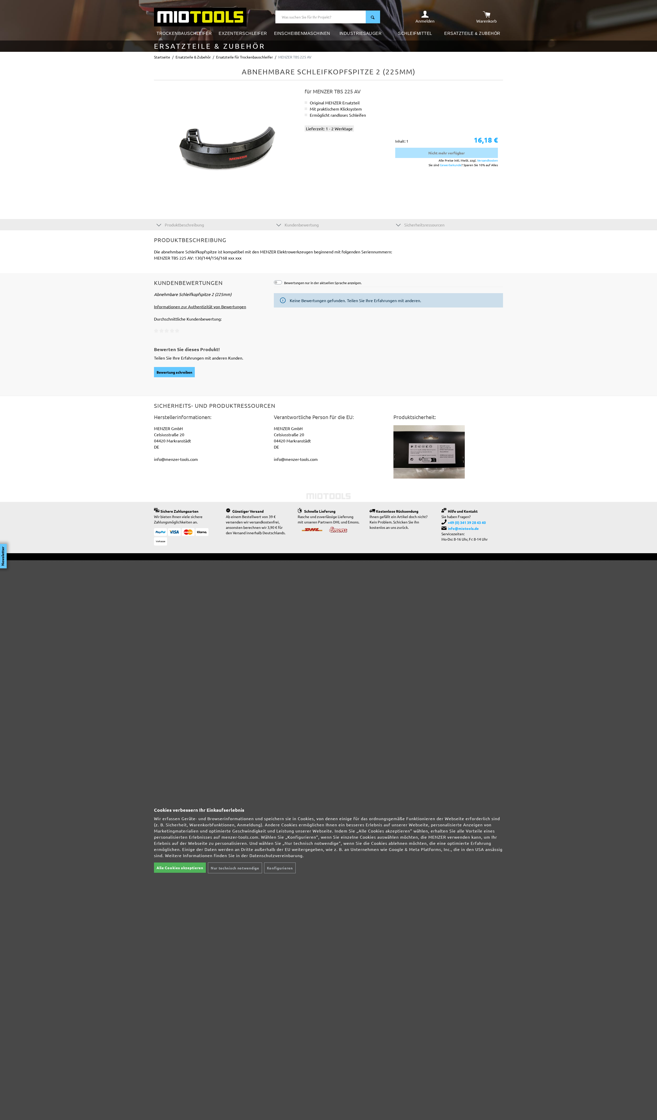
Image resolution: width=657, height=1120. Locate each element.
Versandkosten (487, 160)
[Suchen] (373, 17)
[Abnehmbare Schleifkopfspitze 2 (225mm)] (226, 143)
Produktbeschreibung (184, 224)
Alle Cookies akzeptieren (180, 867)
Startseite (162, 57)
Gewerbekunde (450, 165)
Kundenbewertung (301, 224)
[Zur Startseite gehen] (200, 16)
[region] (226, 143)
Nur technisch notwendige (235, 868)
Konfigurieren (280, 868)
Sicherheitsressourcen (424, 224)
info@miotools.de (463, 528)
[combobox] (320, 17)
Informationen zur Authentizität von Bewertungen (200, 306)
